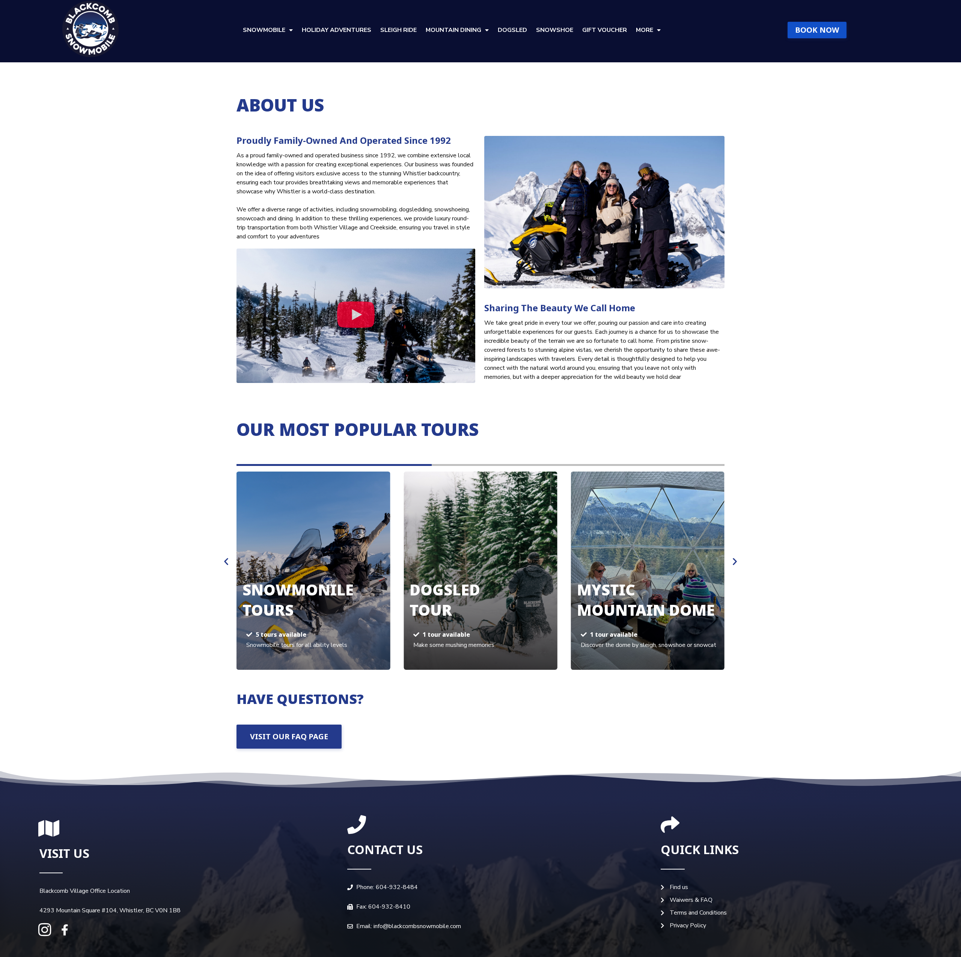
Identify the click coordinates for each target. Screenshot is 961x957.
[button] (356, 316)
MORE (644, 30)
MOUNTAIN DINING (453, 30)
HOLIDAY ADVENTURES (336, 30)
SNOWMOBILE (264, 30)
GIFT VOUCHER (604, 30)
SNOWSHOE (554, 30)
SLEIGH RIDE (398, 30)
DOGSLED (512, 30)
